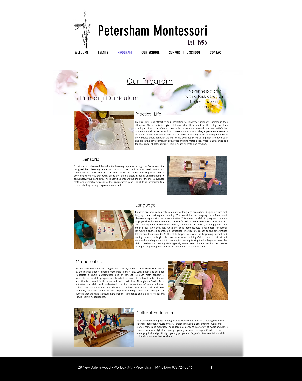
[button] (104, 130)
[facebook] (212, 367)
